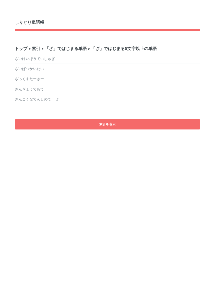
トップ (21, 48)
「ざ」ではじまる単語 (66, 48)
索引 (36, 48)
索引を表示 (107, 124)
